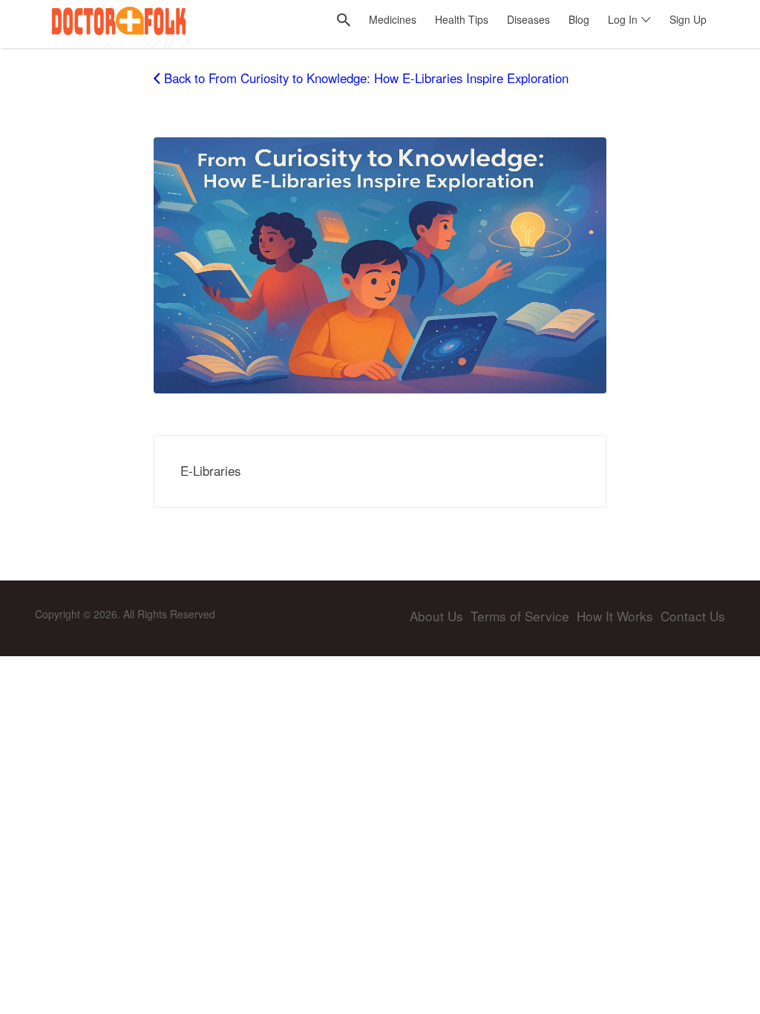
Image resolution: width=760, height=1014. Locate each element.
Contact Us (693, 615)
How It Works (615, 615)
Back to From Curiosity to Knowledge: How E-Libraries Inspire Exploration (366, 78)
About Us (436, 615)
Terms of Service (520, 615)
